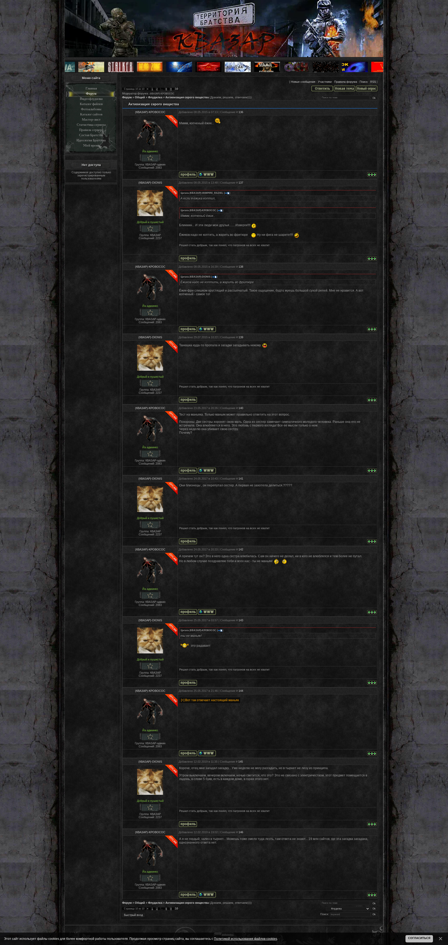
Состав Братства (91, 135)
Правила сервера (91, 130)
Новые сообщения (303, 81)
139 (241, 337)
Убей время (91, 145)
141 (241, 478)
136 (241, 112)
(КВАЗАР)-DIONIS (150, 182)
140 (241, 408)
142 (241, 549)
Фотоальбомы (91, 109)
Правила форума (345, 81)
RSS (373, 81)
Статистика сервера (91, 125)
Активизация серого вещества (187, 97)
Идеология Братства (91, 140)
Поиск (364, 81)
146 (241, 832)
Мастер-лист (91, 119)
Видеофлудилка (91, 99)
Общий (140, 97)
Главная (91, 88)
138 (241, 266)
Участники (325, 81)
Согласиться (419, 938)
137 (241, 182)
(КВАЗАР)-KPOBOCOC (162, 93)
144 (241, 690)
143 (241, 620)
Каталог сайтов (91, 114)
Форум (91, 93)
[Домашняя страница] (207, 174)
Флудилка (155, 97)
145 (240, 761)
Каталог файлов (91, 104)
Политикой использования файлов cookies (245, 938)
